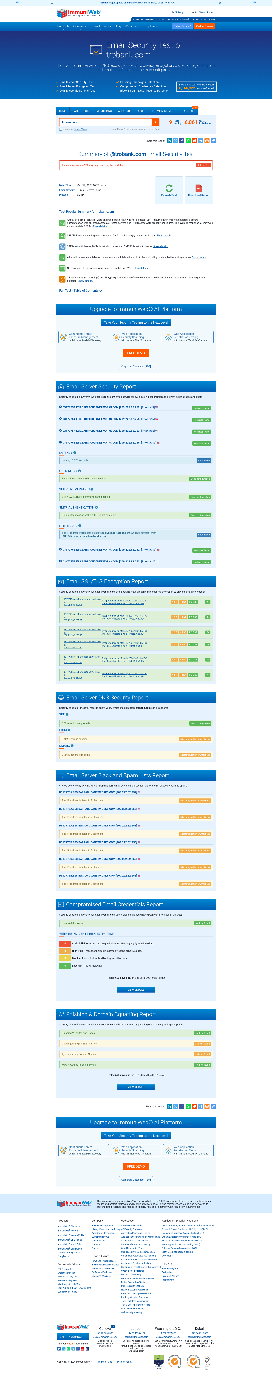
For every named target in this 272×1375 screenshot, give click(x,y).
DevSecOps (167, 1255)
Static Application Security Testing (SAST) (181, 1244)
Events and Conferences (103, 1268)
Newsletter (75, 1336)
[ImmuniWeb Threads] (87, 1348)
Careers (95, 1248)
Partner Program (170, 1268)
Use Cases (127, 1220)
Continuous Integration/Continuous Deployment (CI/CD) (188, 1225)
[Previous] (17, 3)
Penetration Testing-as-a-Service (136, 1293)
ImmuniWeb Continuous (70, 1249)
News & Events (100, 1256)
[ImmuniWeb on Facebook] (78, 1348)
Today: (204, 19)
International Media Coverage (105, 1264)
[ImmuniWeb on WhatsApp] (68, 1348)
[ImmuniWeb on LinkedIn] (59, 1348)
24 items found (202, 1043)
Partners (167, 1263)
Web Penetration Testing (132, 1308)
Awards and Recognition (103, 1233)
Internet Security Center (143, 19)
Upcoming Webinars (101, 1276)
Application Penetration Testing (135, 1233)
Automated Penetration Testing (135, 1244)
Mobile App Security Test (69, 1284)
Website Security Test (67, 1276)
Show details (99, 226)
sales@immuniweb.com (105, 1337)
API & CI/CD (124, 111)
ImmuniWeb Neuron (68, 1230)
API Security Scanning (131, 1229)
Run (155, 122)
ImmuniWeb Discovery (69, 1226)
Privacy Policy (124, 1361)
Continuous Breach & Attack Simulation (139, 1259)
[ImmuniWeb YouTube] (82, 1348)
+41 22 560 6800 (105, 1333)
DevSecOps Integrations (69, 1252)
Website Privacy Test (67, 1280)
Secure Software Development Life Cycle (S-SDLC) (185, 1229)
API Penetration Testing (132, 1225)
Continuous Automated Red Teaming (138, 1255)
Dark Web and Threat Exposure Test (74, 1288)
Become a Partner (170, 1276)
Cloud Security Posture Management (138, 1252)
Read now (170, 2)
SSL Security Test (66, 1269)
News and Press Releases (103, 1261)
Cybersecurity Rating (67, 1291)
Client (201, 12)
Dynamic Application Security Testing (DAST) (182, 1237)
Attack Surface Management (134, 1240)
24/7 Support (179, 12)
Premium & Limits (163, 111)
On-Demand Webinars (102, 1272)
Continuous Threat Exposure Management (141, 1267)
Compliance (63, 1256)
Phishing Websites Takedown (134, 1297)
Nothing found (203, 923)
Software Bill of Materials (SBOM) (177, 1252)
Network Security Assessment (135, 1289)
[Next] (254, 3)
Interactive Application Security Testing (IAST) (183, 1233)
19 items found (202, 1054)
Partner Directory (170, 1272)
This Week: (185, 19)
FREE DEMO (136, 353)
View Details (136, 989)
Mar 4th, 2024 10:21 (124, 600)
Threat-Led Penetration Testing (135, 1305)
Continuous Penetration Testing (136, 1263)
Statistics (189, 110)
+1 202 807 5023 (168, 1333)
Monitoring (104, 111)
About (142, 111)
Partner (211, 12)
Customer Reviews (100, 1237)
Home (62, 111)
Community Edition (69, 1264)
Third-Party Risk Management (135, 1301)
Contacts (96, 1244)
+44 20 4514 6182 (136, 1333)
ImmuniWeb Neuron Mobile (71, 1235)
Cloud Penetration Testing (133, 1248)
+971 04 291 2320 (199, 1333)
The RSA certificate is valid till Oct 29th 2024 (123, 603)
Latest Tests (81, 111)
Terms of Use (105, 1361)
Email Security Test (66, 1273)
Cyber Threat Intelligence (132, 1271)
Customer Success (100, 1240)
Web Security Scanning (131, 1312)
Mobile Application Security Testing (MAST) (181, 1240)
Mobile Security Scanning (132, 1286)
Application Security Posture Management (140, 1237)
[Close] (220, 3)
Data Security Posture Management (137, 1278)
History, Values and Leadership (106, 1229)
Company (97, 1220)
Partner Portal (168, 1280)
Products (63, 1220)
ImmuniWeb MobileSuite (70, 1244)
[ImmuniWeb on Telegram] (73, 1348)
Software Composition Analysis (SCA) (179, 1248)
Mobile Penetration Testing (133, 1282)
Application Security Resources (180, 1220)
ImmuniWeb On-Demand (70, 1240)
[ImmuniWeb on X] (63, 1348)
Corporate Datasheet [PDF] (136, 366)
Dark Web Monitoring (131, 1274)
